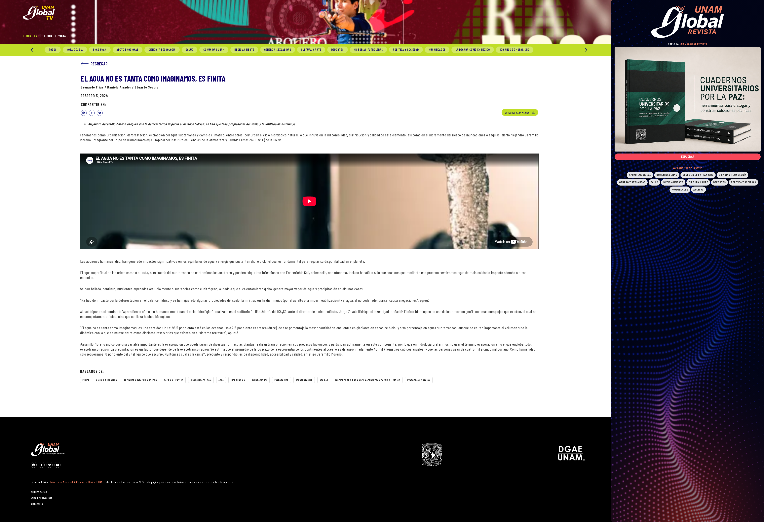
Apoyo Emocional (127, 49)
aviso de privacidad (42, 498)
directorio (37, 504)
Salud (189, 49)
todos (53, 49)
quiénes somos (39, 492)
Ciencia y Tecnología (162, 49)
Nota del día (75, 49)
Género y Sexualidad (277, 49)
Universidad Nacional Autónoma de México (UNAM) (76, 482)
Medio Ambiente (244, 49)
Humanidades (437, 49)
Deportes (337, 49)
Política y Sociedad (406, 49)
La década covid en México (472, 49)
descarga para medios (517, 112)
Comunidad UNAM (213, 49)
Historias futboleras (368, 49)
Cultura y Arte (311, 49)
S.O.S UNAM (100, 49)
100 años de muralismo (514, 49)
